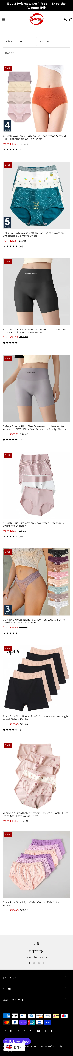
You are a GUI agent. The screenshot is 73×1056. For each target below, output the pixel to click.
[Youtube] (38, 1031)
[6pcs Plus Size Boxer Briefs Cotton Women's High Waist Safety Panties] (36, 678)
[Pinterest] (25, 1031)
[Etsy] (52, 1031)
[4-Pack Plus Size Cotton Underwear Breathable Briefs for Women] (36, 485)
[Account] (65, 19)
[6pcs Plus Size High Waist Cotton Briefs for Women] (36, 864)
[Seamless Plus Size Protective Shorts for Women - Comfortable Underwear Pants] (36, 291)
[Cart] (70, 19)
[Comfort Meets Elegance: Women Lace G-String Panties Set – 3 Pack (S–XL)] (36, 582)
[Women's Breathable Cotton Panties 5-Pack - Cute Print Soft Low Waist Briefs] (36, 775)
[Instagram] (11, 1031)
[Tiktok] (46, 1031)
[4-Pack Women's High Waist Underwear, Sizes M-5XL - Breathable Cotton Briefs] (36, 98)
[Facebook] (5, 1031)
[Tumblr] (31, 1031)
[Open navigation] (14, 19)
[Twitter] (18, 1031)
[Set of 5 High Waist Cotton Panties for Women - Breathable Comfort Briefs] (36, 195)
